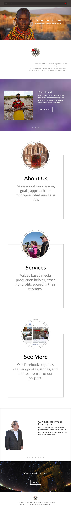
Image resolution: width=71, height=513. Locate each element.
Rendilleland (45, 92)
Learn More (45, 109)
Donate (35, 482)
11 (43, 457)
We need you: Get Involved (35, 473)
